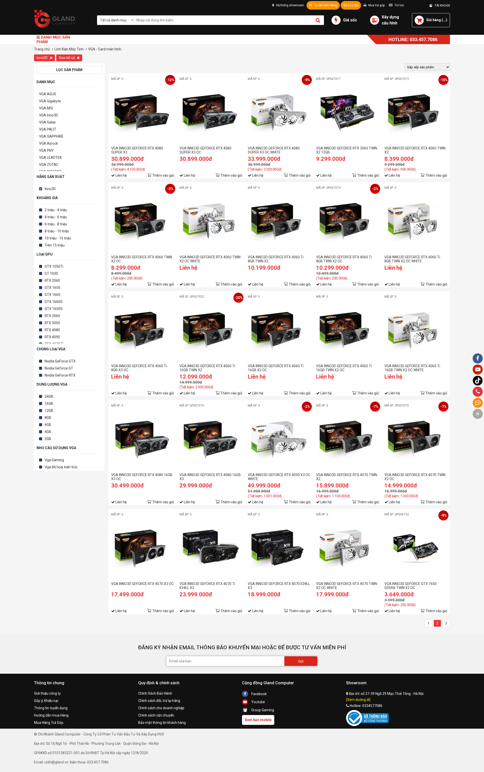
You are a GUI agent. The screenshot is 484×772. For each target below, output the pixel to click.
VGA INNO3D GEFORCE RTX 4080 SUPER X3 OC (205, 150)
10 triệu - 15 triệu (58, 238)
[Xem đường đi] (358, 700)
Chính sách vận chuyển (156, 715)
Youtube (258, 702)
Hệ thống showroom (289, 5)
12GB (49, 411)
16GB (49, 404)
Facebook (259, 694)
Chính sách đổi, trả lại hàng (159, 701)
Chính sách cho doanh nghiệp (161, 708)
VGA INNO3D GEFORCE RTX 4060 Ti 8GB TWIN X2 (276, 259)
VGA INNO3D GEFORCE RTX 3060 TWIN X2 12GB (346, 150)
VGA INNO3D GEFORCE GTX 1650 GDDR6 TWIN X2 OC (410, 586)
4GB (48, 432)
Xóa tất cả (67, 58)
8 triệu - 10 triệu (57, 231)
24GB (49, 396)
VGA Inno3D (48, 115)
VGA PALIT (47, 129)
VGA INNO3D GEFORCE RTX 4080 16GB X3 (210, 477)
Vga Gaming (54, 460)
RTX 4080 (52, 330)
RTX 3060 (52, 316)
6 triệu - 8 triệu (56, 224)
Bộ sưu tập (350, 5)
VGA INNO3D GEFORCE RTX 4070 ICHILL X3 (279, 586)
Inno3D (42, 58)
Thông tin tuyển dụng (51, 708)
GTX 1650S (54, 309)
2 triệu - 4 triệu (56, 210)
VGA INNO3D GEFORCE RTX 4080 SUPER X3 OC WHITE (274, 150)
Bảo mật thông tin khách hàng (162, 723)
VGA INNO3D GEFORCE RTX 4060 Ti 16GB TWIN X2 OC (344, 368)
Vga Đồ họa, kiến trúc (61, 467)
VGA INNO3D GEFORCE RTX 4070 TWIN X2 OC (414, 477)
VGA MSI (46, 108)
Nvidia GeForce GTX (60, 361)
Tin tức (399, 5)
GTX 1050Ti (54, 266)
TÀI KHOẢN (441, 5)
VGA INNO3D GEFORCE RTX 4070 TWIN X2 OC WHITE (346, 586)
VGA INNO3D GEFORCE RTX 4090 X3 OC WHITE (279, 477)
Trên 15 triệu (55, 245)
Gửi (301, 661)
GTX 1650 (52, 288)
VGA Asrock (48, 143)
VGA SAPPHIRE (51, 136)
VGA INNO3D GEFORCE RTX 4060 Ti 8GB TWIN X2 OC (344, 259)
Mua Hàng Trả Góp (48, 723)
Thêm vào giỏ (163, 175)
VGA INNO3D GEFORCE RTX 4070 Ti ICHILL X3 (207, 586)
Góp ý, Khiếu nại (46, 701)
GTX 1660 (52, 295)
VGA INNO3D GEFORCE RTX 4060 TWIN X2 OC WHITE (209, 259)
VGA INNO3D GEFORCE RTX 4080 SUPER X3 (137, 150)
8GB (48, 418)
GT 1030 (51, 273)
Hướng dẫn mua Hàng (51, 715)
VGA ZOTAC (48, 165)
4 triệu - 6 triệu (56, 217)
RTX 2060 (52, 281)
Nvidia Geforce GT (59, 368)
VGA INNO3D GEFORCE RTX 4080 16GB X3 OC (141, 477)
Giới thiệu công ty (47, 693)
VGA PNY (46, 150)
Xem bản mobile (258, 720)
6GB (48, 425)
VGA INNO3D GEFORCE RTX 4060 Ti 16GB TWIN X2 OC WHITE (412, 368)
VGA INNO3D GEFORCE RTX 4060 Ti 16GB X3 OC (276, 368)
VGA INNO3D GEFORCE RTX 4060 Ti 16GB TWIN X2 (207, 368)
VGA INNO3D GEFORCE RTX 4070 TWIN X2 (346, 477)
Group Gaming (262, 710)
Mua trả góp (376, 5)
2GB (48, 439)
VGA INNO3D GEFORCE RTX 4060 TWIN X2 (414, 150)
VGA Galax (47, 122)
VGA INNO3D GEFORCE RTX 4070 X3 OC (142, 584)
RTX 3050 (52, 323)
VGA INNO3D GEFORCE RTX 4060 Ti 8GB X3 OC (139, 368)
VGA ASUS (47, 94)
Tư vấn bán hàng (325, 5)
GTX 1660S (54, 302)
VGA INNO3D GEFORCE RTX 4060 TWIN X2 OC (141, 259)
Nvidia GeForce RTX (60, 375)
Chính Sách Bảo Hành (155, 693)
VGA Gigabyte (50, 101)
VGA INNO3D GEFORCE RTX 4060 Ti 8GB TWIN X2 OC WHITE (412, 259)
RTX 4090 (52, 337)
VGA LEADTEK (50, 158)
